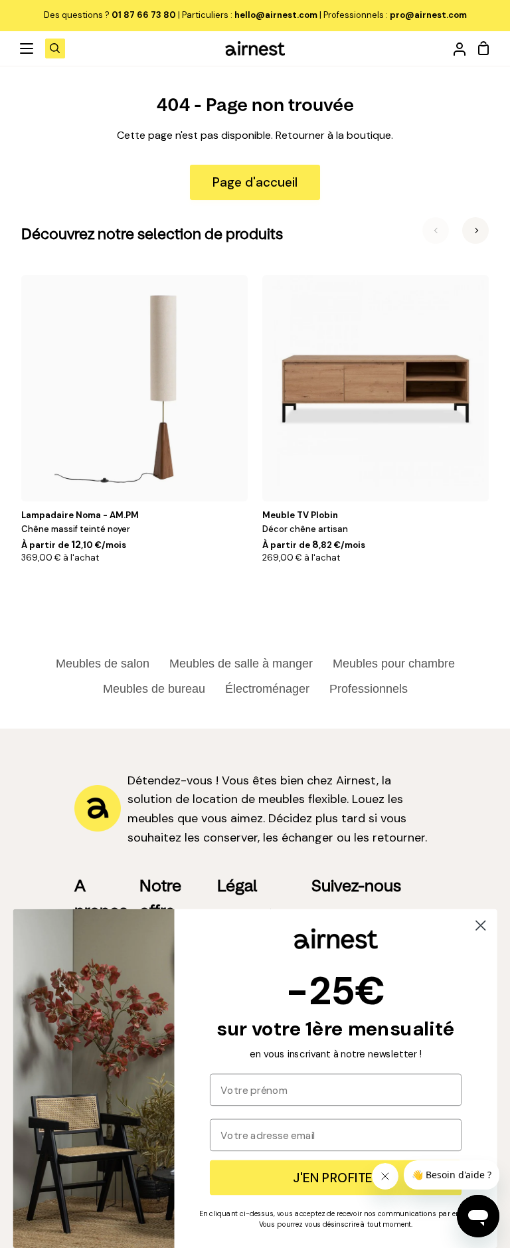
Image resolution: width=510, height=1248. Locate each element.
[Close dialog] (480, 925)
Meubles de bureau (154, 688)
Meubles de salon (102, 663)
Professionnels (368, 688)
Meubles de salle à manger (241, 663)
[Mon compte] (454, 48)
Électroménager (267, 688)
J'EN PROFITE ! (335, 1177)
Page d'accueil (255, 182)
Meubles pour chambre (394, 663)
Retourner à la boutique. (334, 135)
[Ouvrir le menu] (27, 48)
